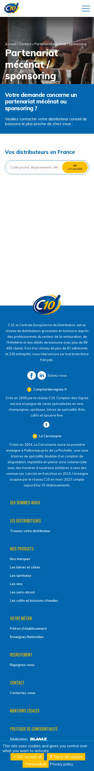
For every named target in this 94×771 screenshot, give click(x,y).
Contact (25, 44)
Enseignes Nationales (27, 637)
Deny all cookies (68, 756)
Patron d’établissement (28, 628)
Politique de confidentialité (34, 729)
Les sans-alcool (22, 592)
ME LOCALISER (75, 167)
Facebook (31, 375)
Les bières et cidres (25, 567)
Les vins (16, 584)
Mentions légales (24, 711)
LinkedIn (41, 375)
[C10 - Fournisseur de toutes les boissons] (47, 314)
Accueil (10, 44)
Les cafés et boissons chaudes (34, 600)
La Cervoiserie (49, 436)
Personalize (35, 763)
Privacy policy (61, 764)
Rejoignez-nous (22, 665)
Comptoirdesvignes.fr (50, 389)
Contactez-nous (22, 693)
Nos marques (20, 559)
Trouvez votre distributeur (30, 531)
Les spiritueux (20, 575)
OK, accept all (29, 756)
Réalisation (19, 739)
